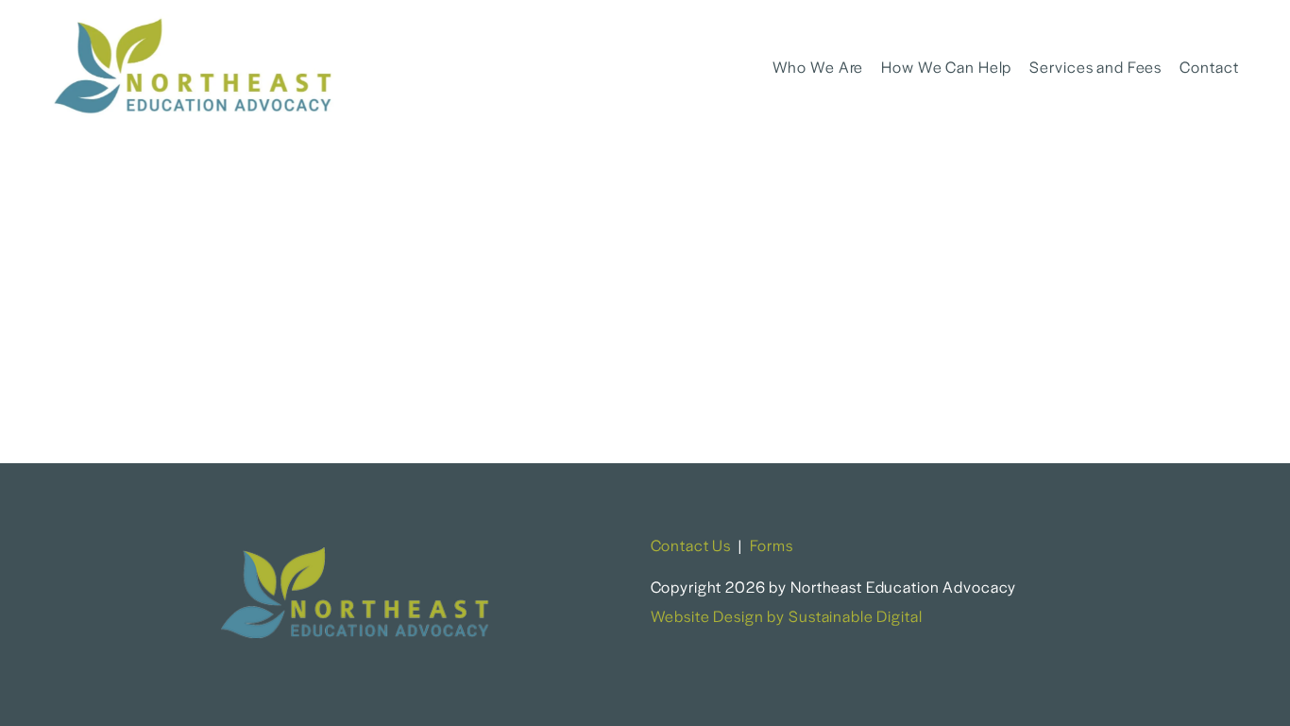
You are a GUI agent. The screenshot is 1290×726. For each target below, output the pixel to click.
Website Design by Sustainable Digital (787, 616)
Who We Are (818, 67)
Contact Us (691, 545)
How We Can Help (946, 67)
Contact (1209, 67)
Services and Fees (1095, 67)
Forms (771, 545)
